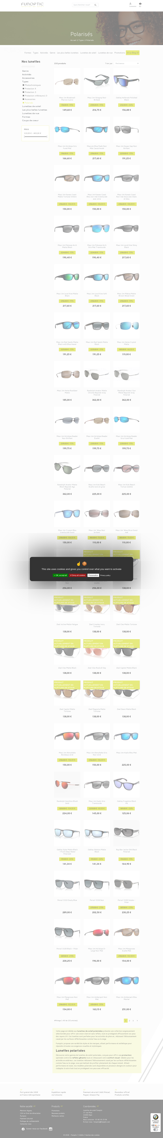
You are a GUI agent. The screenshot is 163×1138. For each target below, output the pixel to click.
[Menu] (159, 1114)
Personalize (93, 575)
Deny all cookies (78, 575)
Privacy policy (105, 575)
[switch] (155, 1129)
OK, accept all (61, 575)
